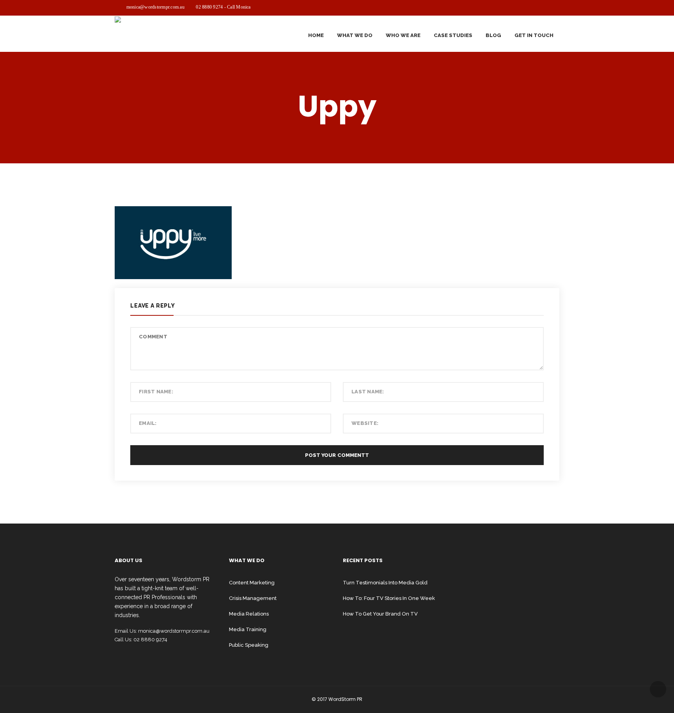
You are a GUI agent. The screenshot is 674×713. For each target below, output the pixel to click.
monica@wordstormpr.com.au (155, 7)
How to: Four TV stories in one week (389, 598)
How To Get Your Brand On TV (380, 614)
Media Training (247, 629)
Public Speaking (248, 645)
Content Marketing (252, 583)
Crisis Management (253, 598)
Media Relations (249, 614)
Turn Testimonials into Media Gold (385, 583)
